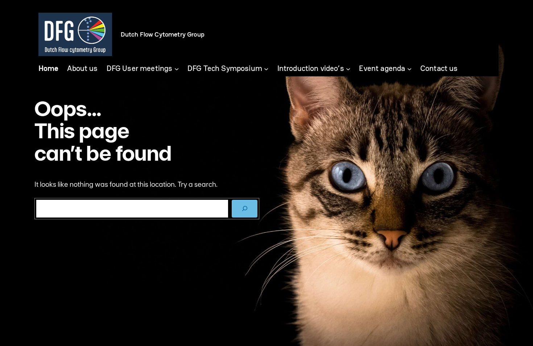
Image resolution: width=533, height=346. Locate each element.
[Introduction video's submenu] (348, 68)
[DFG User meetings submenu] (176, 68)
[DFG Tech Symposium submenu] (266, 68)
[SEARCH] (244, 209)
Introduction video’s (310, 68)
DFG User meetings (140, 68)
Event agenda (382, 68)
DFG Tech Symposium (224, 68)
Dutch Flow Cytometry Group (162, 34)
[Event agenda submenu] (409, 68)
